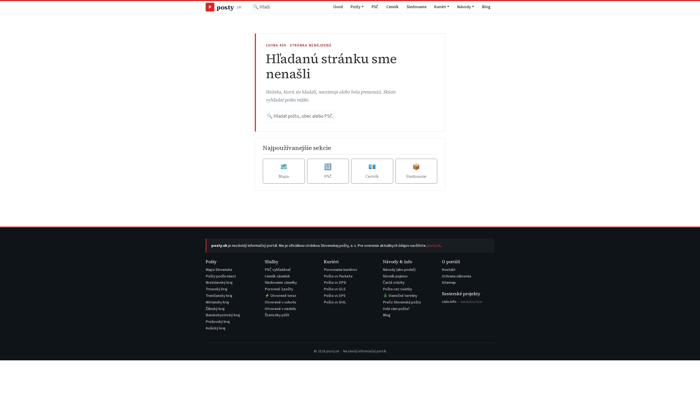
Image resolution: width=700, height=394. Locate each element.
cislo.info (462, 302)
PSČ (375, 7)
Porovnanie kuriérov (340, 270)
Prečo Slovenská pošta (402, 302)
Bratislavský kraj (219, 282)
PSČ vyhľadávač (278, 270)
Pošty (355, 7)
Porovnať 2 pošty (279, 289)
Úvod (338, 7)
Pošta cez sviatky (397, 289)
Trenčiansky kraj (219, 296)
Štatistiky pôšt (277, 315)
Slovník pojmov (395, 276)
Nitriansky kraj (217, 302)
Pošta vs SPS (335, 296)
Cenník (392, 7)
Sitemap (449, 282)
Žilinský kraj (215, 309)
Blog (486, 7)
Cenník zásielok (277, 276)
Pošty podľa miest (221, 276)
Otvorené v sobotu (280, 302)
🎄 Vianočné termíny (400, 296)
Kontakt (449, 270)
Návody (464, 7)
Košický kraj (215, 328)
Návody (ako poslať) (399, 270)
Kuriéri (440, 7)
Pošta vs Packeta (338, 276)
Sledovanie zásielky (281, 282)
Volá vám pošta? (396, 309)
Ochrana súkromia (456, 276)
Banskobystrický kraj (223, 315)
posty (225, 7)
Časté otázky (394, 282)
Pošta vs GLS (335, 289)
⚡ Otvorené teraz (280, 296)
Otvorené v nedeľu (280, 309)
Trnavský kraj (216, 289)
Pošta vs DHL (335, 302)
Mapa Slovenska (219, 270)
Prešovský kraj (218, 322)
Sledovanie (417, 7)
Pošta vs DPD (335, 282)
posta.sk (434, 245)
